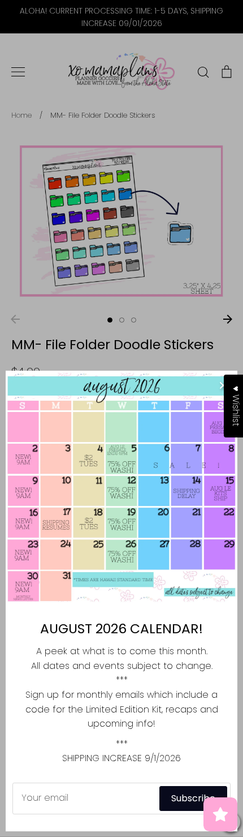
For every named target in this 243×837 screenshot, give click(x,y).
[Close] (223, 384)
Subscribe (193, 798)
